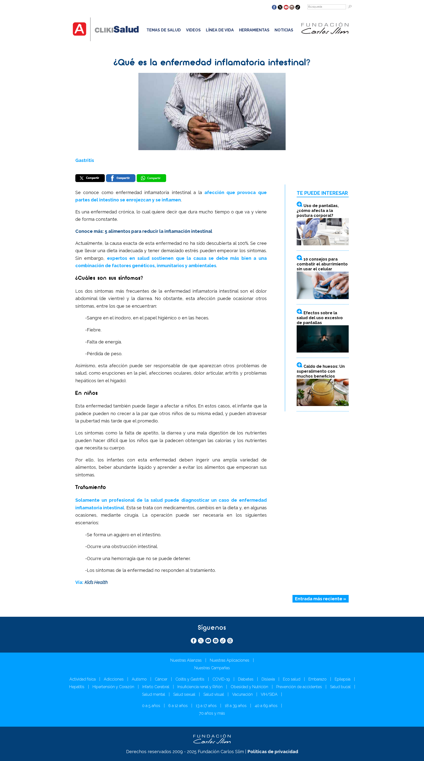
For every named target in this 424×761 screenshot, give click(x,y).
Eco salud (291, 679)
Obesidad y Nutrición (249, 686)
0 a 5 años (151, 705)
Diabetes (245, 679)
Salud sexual (184, 694)
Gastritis (84, 160)
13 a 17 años (206, 705)
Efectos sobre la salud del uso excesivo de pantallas (320, 318)
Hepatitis (76, 686)
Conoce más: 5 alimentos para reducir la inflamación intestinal (143, 231)
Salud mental (153, 694)
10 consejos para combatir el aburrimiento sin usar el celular (322, 264)
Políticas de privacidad (273, 751)
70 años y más (212, 713)
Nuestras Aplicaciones (229, 660)
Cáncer (161, 679)
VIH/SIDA (269, 694)
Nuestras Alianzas (186, 660)
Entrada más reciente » (320, 598)
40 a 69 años (266, 705)
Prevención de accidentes (299, 686)
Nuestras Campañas (212, 668)
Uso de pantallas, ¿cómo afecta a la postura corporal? (318, 210)
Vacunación (242, 694)
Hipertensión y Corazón (113, 686)
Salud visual (213, 694)
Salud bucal (340, 686)
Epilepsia (342, 679)
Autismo (139, 679)
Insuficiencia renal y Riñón (200, 686)
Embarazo (317, 679)
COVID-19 (221, 679)
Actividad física (82, 679)
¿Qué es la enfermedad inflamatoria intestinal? (212, 63)
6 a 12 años (178, 705)
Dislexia (268, 679)
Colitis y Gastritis (189, 679)
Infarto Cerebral (155, 686)
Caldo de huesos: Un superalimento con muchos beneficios (321, 371)
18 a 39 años (236, 705)
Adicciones (114, 679)
